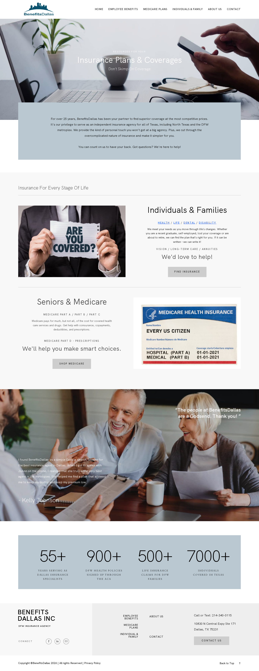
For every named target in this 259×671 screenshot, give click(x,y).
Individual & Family (129, 635)
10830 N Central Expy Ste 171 (215, 624)
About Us (215, 9)
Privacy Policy (92, 663)
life (176, 222)
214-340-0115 (222, 615)
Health (164, 222)
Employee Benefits (123, 9)
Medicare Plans (155, 9)
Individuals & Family (187, 9)
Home (99, 9)
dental (189, 222)
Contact (234, 9)
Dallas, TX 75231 (206, 629)
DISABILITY (207, 222)
